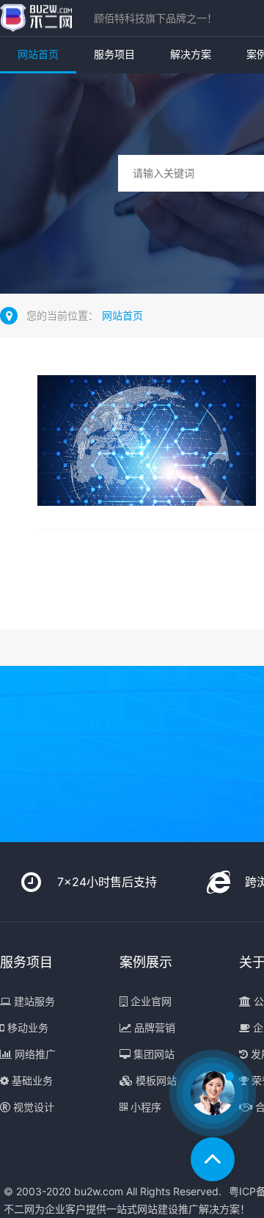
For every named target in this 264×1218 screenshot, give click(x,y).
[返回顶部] (213, 1159)
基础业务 (31, 1080)
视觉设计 (32, 1107)
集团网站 (153, 1054)
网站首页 (38, 54)
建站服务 (33, 1001)
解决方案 (190, 54)
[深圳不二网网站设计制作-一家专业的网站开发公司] (36, 18)
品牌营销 (153, 1027)
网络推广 (34, 1054)
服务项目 (114, 54)
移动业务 (26, 1027)
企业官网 (150, 1001)
